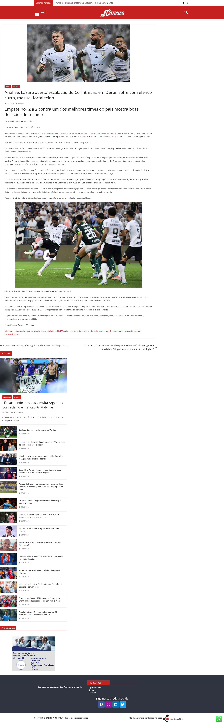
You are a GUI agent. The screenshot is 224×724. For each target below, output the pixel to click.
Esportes (16, 86)
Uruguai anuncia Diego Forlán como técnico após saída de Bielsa (40, 502)
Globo (91, 690)
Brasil (8, 86)
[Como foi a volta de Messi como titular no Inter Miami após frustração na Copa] (8, 518)
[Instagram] (108, 704)
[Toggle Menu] (37, 14)
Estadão (92, 692)
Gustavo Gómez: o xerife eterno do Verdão (37, 430)
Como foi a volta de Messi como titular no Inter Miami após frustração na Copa (39, 515)
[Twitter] (123, 704)
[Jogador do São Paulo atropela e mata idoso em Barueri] (8, 532)
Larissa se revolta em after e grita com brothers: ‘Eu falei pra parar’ (36, 345)
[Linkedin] (115, 704)
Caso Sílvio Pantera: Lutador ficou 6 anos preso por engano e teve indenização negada (41, 471)
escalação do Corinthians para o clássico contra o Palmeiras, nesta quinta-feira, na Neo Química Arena (82, 133)
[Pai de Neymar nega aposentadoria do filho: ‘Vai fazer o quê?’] (8, 545)
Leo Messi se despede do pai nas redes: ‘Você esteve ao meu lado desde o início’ (42, 443)
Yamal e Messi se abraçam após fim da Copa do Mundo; (39, 571)
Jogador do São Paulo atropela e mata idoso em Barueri (39, 529)
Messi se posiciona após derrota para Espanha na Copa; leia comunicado (40, 585)
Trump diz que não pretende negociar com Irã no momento (84, 2)
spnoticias (21, 103)
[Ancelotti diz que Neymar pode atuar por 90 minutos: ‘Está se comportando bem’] (8, 615)
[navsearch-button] (185, 12)
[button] (188, 3)
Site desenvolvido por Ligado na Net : (145, 718)
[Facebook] (101, 704)
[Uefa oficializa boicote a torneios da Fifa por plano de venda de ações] (8, 559)
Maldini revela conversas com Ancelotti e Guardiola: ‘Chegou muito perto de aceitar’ (41, 457)
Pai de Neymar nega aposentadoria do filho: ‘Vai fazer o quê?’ (40, 543)
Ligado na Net (95, 687)
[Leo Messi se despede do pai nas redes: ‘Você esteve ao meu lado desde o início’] (8, 445)
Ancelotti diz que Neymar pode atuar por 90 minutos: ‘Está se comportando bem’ (38, 613)
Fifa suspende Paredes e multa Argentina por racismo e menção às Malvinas (32, 404)
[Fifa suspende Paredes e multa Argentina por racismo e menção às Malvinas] (33, 375)
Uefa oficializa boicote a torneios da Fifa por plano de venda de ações (40, 557)
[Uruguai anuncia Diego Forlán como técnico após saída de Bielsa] (8, 504)
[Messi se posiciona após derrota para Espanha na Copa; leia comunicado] (8, 587)
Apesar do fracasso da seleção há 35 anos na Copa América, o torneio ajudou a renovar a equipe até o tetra (41, 487)
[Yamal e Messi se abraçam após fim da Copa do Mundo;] (8, 573)
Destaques (7, 397)
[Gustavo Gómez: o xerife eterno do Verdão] (8, 432)
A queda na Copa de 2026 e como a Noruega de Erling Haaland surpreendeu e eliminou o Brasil (39, 599)
